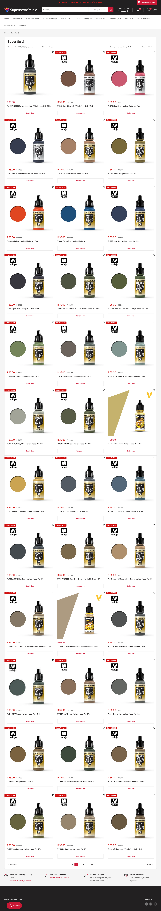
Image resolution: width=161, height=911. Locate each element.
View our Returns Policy (59, 878)
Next (149, 865)
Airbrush (99, 18)
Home (6, 18)
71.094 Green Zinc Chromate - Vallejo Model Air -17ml (128, 309)
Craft (76, 18)
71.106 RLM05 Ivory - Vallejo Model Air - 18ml (125, 444)
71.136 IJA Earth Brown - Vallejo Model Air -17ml (126, 782)
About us (16, 18)
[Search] (110, 9)
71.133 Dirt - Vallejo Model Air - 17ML (20, 782)
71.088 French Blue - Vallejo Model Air (71, 241)
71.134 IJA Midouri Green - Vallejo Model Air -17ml (75, 782)
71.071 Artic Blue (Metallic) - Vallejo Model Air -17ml (26, 174)
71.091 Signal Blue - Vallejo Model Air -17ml (23, 309)
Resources (8, 25)
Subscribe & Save (148, 2)
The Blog (22, 25)
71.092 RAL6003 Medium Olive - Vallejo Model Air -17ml (78, 309)
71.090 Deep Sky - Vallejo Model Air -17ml (123, 241)
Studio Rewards (143, 18)
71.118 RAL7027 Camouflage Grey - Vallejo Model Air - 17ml (29, 646)
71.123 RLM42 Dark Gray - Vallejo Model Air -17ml (126, 646)
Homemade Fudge (50, 18)
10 (92, 865)
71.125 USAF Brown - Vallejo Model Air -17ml (73, 714)
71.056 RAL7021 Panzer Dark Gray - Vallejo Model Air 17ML (28, 106)
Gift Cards (129, 18)
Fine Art (64, 18)
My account (123, 11)
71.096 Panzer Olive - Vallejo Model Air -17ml (74, 376)
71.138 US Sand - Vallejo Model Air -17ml (72, 849)
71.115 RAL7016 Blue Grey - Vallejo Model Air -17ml (25, 579)
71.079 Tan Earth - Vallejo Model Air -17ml (72, 174)
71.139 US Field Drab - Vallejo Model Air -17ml (125, 849)
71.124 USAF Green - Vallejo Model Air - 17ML (23, 714)
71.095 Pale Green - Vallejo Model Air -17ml (23, 376)
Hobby (86, 18)
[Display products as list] (152, 47)
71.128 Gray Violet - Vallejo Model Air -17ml (124, 714)
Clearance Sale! (32, 18)
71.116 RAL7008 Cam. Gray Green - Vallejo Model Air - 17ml (79, 579)
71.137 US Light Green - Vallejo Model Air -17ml (24, 849)
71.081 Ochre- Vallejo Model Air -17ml (122, 174)
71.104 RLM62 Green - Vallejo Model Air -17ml (74, 444)
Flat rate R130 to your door (20, 881)
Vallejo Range (113, 18)
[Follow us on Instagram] (150, 904)
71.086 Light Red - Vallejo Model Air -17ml (22, 241)
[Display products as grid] (149, 47)
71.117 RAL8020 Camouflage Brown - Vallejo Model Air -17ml (130, 579)
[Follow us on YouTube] (155, 904)
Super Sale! (15, 33)
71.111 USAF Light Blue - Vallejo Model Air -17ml (125, 511)
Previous (13, 865)
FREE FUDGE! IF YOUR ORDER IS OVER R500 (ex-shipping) (80, 2)
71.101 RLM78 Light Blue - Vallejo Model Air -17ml (126, 376)
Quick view (30, 113)
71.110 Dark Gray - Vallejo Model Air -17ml (72, 511)
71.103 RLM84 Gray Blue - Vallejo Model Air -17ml (25, 444)
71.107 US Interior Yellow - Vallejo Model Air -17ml (25, 511)
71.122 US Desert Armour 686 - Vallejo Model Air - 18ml (77, 646)
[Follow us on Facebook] (146, 904)
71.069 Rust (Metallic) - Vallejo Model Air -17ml (75, 106)
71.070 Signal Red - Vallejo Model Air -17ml (124, 106)
